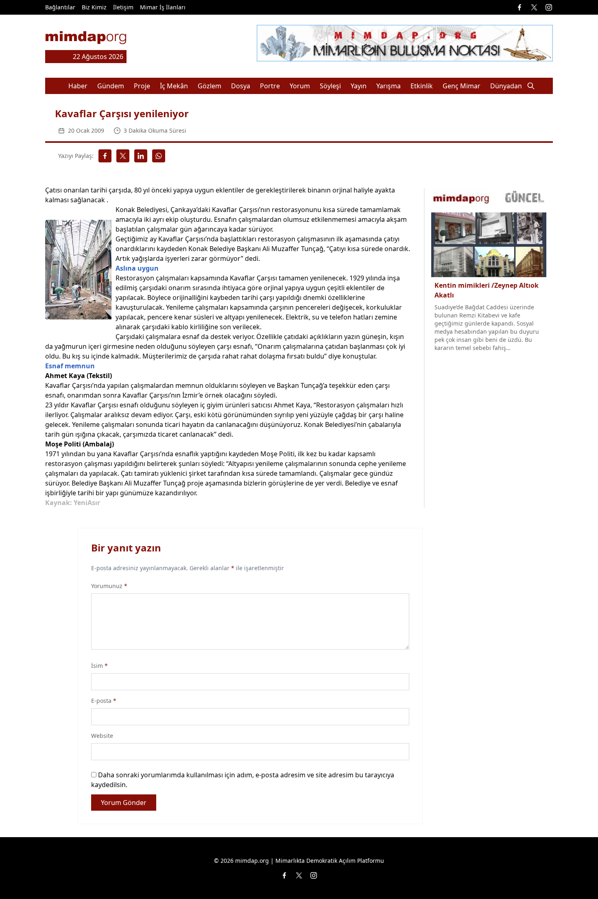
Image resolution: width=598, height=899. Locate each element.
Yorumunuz (109, 586)
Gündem (110, 85)
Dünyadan (506, 85)
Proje (142, 85)
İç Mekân (174, 85)
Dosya (240, 85)
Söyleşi (330, 85)
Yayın (359, 85)
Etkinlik (421, 85)
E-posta (103, 700)
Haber (77, 85)
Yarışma (388, 85)
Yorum (300, 85)
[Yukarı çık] (575, 876)
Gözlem (209, 85)
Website (102, 735)
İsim (99, 665)
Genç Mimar (461, 85)
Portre (270, 85)
